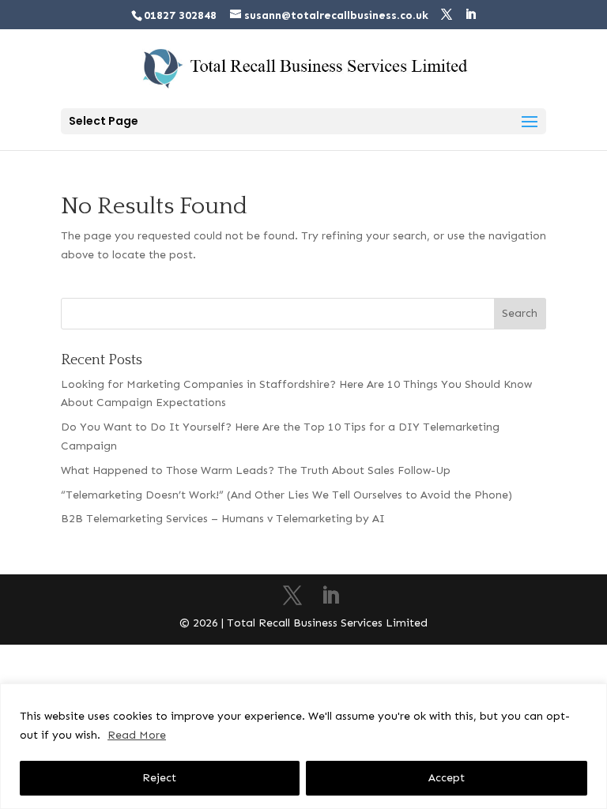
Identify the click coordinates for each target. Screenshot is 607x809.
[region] (303, 746)
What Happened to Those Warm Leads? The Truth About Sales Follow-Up (256, 470)
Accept (446, 778)
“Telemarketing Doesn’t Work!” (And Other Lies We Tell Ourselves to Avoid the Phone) (286, 495)
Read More (136, 735)
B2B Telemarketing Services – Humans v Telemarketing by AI (223, 518)
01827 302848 (180, 15)
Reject (159, 778)
